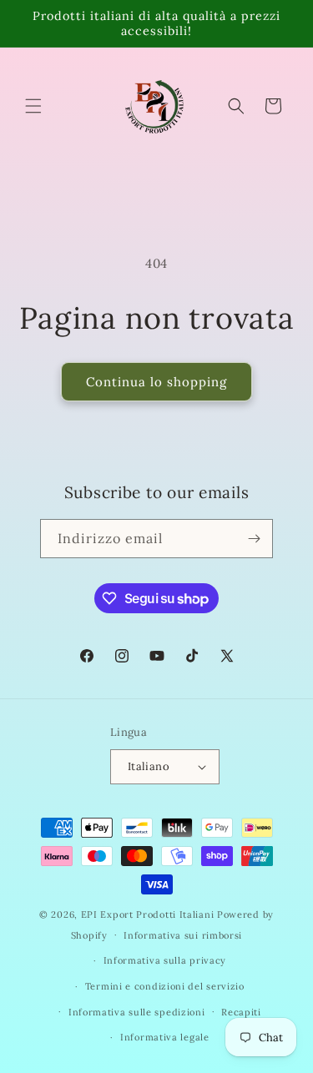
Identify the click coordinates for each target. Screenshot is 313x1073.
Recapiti (241, 1012)
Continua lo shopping (156, 382)
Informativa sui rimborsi (183, 935)
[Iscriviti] (253, 538)
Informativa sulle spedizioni (136, 1012)
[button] (33, 106)
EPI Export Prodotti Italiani (148, 914)
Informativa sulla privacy (165, 960)
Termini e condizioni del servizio (165, 986)
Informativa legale (165, 1037)
